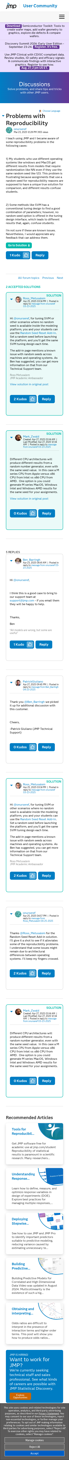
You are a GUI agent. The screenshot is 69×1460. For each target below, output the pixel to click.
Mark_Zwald (31, 436)
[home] (9, 5)
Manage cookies (34, 1440)
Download (13, 26)
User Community (40, 5)
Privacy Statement (49, 1413)
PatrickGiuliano (33, 681)
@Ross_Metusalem (32, 933)
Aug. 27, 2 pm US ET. (34, 68)
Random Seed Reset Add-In (38, 333)
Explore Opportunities (20, 1396)
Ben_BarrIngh (31, 559)
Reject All (34, 1446)
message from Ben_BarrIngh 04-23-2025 (41, 688)
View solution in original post (29, 384)
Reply (40, 255)
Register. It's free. (46, 47)
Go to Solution (17, 245)
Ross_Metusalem (34, 298)
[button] (3, 115)
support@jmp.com (22, 600)
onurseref (20, 129)
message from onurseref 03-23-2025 (39, 305)
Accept (35, 1453)
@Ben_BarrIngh (34, 702)
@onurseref (21, 318)
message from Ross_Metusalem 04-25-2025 (38, 919)
